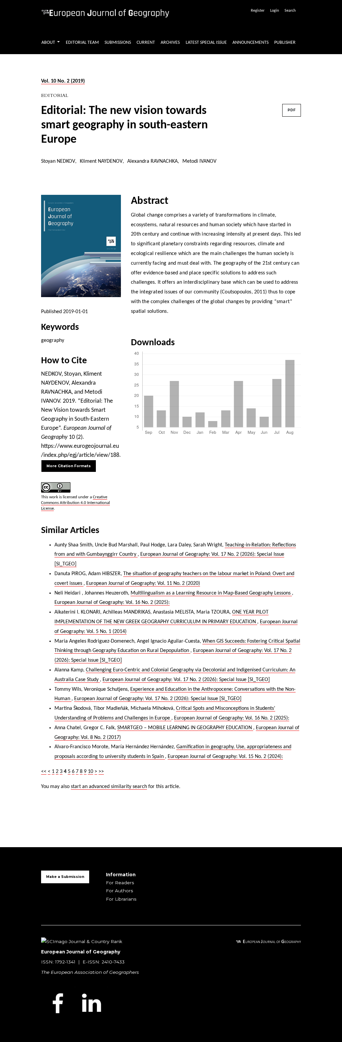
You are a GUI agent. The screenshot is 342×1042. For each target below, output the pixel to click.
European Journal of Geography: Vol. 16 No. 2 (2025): (112, 602)
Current (146, 42)
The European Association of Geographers (90, 972)
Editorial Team (82, 42)
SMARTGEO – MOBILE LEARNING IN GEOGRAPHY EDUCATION (185, 728)
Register (258, 11)
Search (290, 11)
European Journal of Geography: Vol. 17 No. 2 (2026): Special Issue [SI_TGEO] (186, 679)
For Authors (119, 890)
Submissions (118, 42)
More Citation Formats (68, 466)
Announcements (250, 42)
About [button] (48, 42)
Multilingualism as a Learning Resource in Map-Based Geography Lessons (211, 593)
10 (90, 771)
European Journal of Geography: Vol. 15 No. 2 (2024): (225, 756)
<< (43, 771)
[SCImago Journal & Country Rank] (81, 941)
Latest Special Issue (206, 42)
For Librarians (121, 899)
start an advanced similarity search (109, 786)
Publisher (285, 42)
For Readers (120, 882)
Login (274, 11)
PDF (292, 110)
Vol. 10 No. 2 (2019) (63, 81)
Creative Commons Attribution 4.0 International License (75, 503)
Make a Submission (65, 877)
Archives (170, 42)
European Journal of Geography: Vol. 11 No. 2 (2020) (143, 583)
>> (101, 771)
